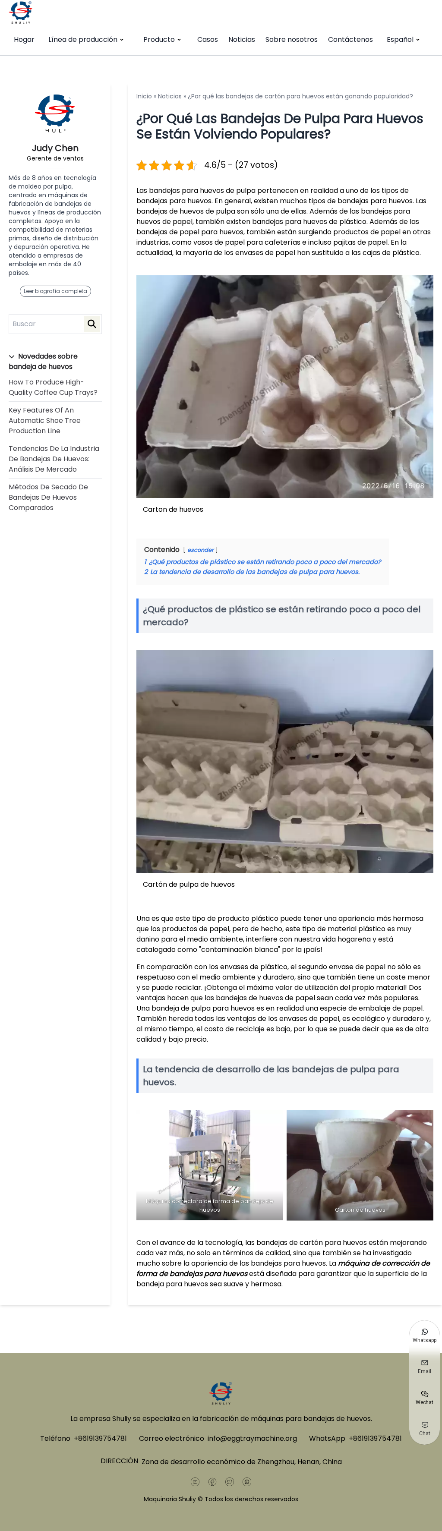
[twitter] (229, 1481)
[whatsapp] (247, 1481)
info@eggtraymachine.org (252, 1438)
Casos (207, 39)
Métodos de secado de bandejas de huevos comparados (48, 497)
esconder (200, 550)
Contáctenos (350, 39)
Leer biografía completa (55, 291)
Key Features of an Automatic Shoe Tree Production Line (45, 420)
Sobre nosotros (291, 39)
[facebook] (212, 1481)
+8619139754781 (100, 1438)
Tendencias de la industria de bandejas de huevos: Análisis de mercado (54, 459)
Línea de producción (82, 39)
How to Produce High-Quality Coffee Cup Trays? (53, 387)
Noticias (241, 39)
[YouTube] (195, 1481)
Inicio (144, 96)
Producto (159, 39)
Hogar (24, 39)
